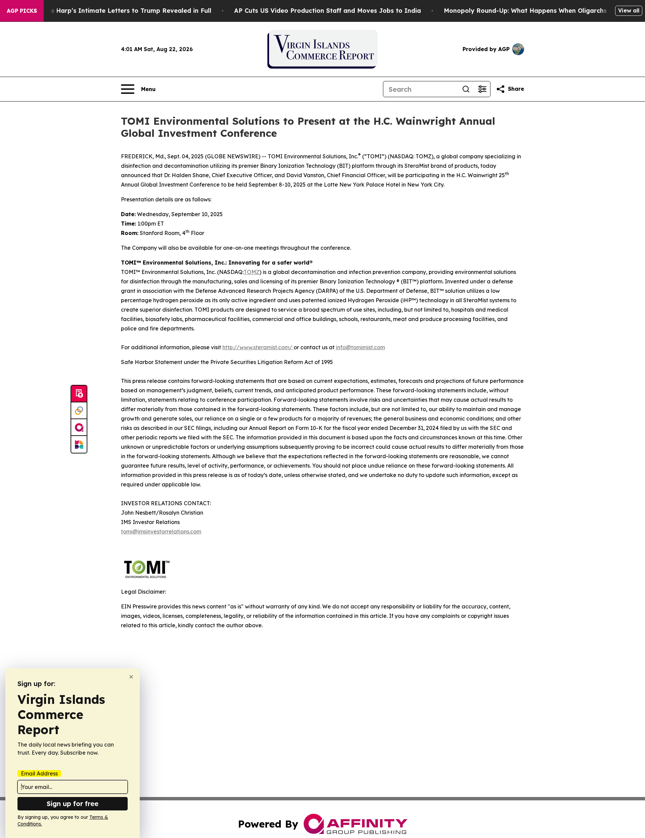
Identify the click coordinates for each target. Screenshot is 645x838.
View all (628, 10)
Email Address (39, 773)
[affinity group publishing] (79, 427)
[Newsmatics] (79, 444)
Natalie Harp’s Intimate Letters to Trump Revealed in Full (121, 10)
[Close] (131, 677)
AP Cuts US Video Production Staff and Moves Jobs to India (327, 10)
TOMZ (251, 272)
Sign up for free (72, 803)
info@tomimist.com (360, 347)
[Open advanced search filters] (482, 89)
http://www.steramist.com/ (258, 347)
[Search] (466, 89)
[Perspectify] (79, 410)
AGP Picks (22, 10)
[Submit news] (79, 394)
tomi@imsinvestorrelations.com (161, 531)
